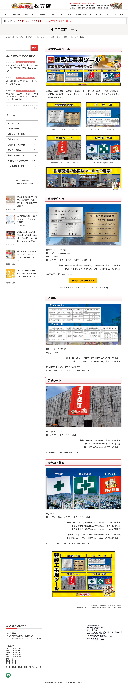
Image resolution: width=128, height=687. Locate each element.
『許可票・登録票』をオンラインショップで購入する (82, 287)
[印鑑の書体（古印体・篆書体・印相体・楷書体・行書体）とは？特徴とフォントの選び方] (10, 235)
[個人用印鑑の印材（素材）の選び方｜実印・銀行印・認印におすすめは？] (10, 200)
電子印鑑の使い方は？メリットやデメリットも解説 (27, 219)
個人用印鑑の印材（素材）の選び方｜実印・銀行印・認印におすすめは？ (22, 68)
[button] (58, 20)
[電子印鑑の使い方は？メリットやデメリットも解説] (10, 219)
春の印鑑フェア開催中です (30, 21)
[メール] (8, 675)
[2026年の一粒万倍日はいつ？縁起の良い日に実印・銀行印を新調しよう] (10, 274)
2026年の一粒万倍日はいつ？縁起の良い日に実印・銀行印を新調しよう (27, 275)
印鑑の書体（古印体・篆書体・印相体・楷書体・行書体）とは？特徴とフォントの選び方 (22, 96)
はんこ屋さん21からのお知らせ (26, 62)
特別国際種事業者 (22, 181)
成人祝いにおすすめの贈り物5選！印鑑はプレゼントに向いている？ (27, 256)
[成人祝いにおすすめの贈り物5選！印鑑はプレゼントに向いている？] (10, 255)
